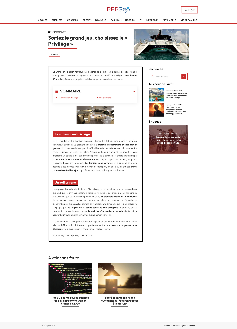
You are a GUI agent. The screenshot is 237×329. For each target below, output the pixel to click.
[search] (186, 10)
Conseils (169, 91)
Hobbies (54, 55)
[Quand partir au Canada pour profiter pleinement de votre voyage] (156, 95)
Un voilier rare (105, 98)
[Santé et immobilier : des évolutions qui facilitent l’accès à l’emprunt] (120, 279)
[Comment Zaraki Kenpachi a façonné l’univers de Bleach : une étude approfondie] (156, 110)
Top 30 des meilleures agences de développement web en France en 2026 (70, 300)
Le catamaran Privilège (68, 98)
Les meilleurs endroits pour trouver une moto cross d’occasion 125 (168, 140)
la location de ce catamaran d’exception (74, 159)
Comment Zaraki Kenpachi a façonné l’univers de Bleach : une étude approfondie (176, 110)
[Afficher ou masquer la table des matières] (108, 91)
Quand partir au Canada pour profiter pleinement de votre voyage (176, 95)
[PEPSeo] (118, 9)
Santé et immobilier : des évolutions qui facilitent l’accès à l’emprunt (119, 300)
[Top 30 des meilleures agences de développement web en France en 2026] (70, 279)
